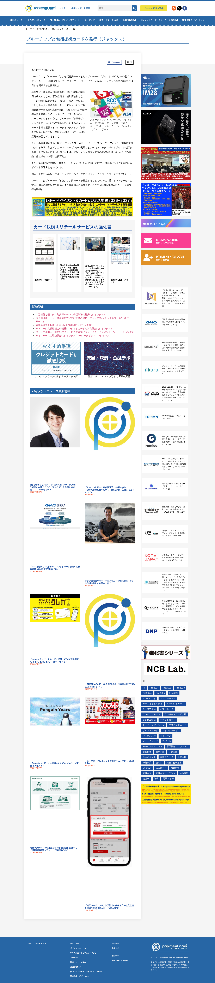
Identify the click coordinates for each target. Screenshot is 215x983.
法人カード (161, 767)
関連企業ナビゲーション (193, 20)
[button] (114, 62)
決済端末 (147, 767)
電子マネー (168, 778)
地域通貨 (181, 757)
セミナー (63, 8)
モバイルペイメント (152, 746)
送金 (156, 778)
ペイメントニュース (36, 20)
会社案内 (115, 943)
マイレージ (165, 735)
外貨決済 (147, 762)
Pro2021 (154, 687)
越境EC (146, 778)
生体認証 (184, 773)
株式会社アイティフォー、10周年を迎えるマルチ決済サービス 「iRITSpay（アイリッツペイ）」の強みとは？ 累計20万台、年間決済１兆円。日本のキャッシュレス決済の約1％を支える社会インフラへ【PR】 (95, 276)
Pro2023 (180, 687)
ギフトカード (166, 709)
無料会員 (147, 773)
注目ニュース (16, 20)
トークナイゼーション (154, 725)
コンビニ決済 (149, 719)
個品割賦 (160, 751)
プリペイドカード (177, 725)
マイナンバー (149, 735)
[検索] (134, 8)
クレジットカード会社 (175, 714)
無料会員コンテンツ (165, 773)
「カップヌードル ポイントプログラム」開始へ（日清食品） (109, 762)
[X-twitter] (179, 8)
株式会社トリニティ (43, 280)
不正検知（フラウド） (178, 746)
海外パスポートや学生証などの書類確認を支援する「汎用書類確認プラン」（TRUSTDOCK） (53, 848)
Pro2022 (167, 687)
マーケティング (150, 741)
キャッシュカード (175, 703)
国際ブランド (166, 757)
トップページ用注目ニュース (40, 29)
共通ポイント (149, 757)
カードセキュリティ (152, 703)
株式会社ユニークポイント (120, 281)
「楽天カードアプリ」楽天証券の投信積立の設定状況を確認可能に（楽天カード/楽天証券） (109, 906)
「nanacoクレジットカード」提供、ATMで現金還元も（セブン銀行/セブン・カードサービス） (54, 660)
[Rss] (174, 8)
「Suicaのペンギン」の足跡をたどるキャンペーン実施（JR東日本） (54, 764)
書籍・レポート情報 (80, 8)
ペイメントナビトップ (37, 943)
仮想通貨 (147, 751)
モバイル (166, 741)
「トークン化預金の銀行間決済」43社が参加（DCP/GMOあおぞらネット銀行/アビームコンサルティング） (109, 490)
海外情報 (175, 767)
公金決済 (173, 751)
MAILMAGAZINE (167, 239)
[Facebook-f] (184, 8)
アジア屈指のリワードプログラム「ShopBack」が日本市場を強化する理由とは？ (109, 581)
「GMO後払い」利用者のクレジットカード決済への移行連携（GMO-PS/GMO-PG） (55, 567)
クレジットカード (151, 714)
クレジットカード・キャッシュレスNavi (159, 20)
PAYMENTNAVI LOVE (170, 256)
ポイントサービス (171, 730)
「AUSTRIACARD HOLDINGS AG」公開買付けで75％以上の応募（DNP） (110, 685)
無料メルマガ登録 (165, 243)
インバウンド (149, 698)
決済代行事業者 (174, 762)
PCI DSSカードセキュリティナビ (65, 20)
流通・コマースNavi (108, 20)
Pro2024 (147, 693)
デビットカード (167, 719)
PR (144, 687)
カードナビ (90, 20)
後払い (159, 762)
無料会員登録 (162, 259)
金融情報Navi (129, 20)
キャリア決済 (149, 709)
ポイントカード (150, 730)
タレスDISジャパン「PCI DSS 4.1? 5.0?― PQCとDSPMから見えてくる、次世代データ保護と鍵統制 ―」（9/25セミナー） (53, 487)
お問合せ (115, 948)
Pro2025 (160, 693)
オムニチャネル (167, 698)
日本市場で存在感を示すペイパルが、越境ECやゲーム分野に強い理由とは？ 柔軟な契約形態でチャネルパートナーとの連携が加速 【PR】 (69, 272)
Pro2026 (173, 693)
